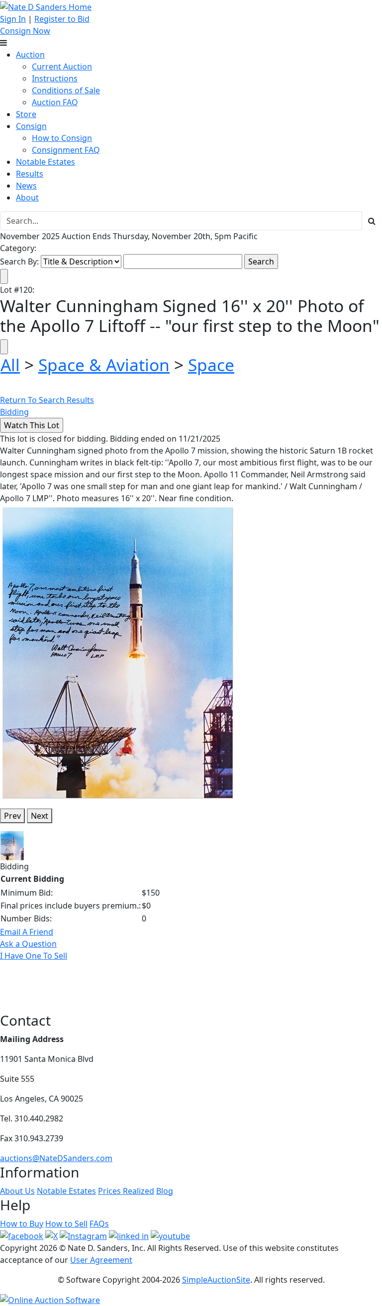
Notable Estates (45, 161)
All (10, 364)
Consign (31, 126)
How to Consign (62, 137)
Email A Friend (26, 931)
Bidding (14, 411)
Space (211, 364)
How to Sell (66, 1223)
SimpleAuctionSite (216, 1279)
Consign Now (25, 30)
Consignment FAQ (66, 149)
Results (29, 173)
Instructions (55, 78)
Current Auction (62, 66)
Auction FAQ (55, 102)
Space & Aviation (104, 364)
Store (26, 114)
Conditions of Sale (66, 90)
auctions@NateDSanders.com (56, 1158)
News (26, 185)
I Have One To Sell (33, 955)
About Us (17, 1190)
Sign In (13, 18)
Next (39, 815)
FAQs (99, 1223)
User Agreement (101, 1259)
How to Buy (21, 1223)
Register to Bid (62, 18)
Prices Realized (126, 1190)
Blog (164, 1190)
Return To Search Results (47, 399)
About (27, 197)
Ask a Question (28, 943)
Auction (30, 54)
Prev (12, 815)
